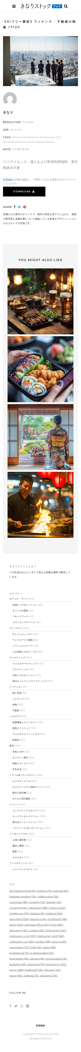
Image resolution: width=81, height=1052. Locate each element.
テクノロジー (16, 628)
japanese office (36, 924)
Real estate (28, 141)
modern (42, 941)
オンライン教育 (20, 757)
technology (55, 964)
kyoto (56, 924)
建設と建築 (18, 845)
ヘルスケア (15, 716)
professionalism (41, 952)
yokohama (48, 975)
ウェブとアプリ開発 (22, 640)
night (35, 947)
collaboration (47, 896)
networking (19, 947)
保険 (14, 704)
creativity (37, 902)
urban (15, 975)
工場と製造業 (19, 839)
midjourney (32, 137)
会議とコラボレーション (24, 604)
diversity (53, 902)
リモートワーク (20, 616)
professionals (12, 141)
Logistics (36, 930)
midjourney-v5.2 (50, 137)
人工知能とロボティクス (24, 651)
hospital (37, 913)
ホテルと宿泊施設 (21, 798)
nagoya (59, 941)
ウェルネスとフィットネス (26, 734)
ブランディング (20, 669)
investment (57, 919)
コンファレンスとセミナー (26, 810)
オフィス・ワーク (18, 598)
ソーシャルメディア (22, 645)
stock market (56, 958)
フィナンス (15, 686)
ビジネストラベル (21, 781)
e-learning (18, 907)
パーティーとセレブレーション (28, 828)
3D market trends (22, 890)
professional (19, 952)
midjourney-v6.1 (21, 941)
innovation (19, 919)
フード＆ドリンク (18, 863)
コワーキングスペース (23, 622)
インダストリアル (18, 833)
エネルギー (18, 857)
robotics (37, 958)
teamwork (35, 964)
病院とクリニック (21, 728)
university (52, 969)
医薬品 (15, 739)
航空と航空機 (19, 792)
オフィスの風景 (20, 610)
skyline (42, 141)
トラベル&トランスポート (22, 775)
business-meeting (22, 896)
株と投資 (16, 692)
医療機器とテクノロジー (24, 722)
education (38, 907)
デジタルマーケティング (24, 663)
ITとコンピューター (22, 634)
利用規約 (8, 179)
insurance (38, 919)
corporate (18, 902)
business (60, 890)
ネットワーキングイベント (26, 816)
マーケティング (17, 657)
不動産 (15, 710)
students (17, 964)
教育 (11, 745)
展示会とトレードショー (24, 822)
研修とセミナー (20, 763)
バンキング (18, 698)
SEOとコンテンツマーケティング (29, 681)
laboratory (18, 930)
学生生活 (16, 769)
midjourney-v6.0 (50, 935)
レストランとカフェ (22, 869)
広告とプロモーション (23, 675)
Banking (44, 890)
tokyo (51, 141)
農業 (14, 851)
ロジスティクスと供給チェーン (28, 786)
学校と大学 (18, 751)
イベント (13, 804)
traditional (33, 969)
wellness (30, 975)
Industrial (54, 913)
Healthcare (19, 913)
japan (16, 924)
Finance (18, 137)
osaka (49, 947)
